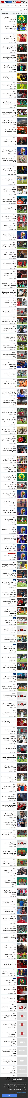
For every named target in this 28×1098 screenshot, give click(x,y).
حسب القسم (5, 13)
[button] (2, 9)
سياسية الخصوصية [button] (21, 1092)
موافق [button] (9, 1095)
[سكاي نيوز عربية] (19, 2)
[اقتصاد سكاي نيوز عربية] (10, 2)
